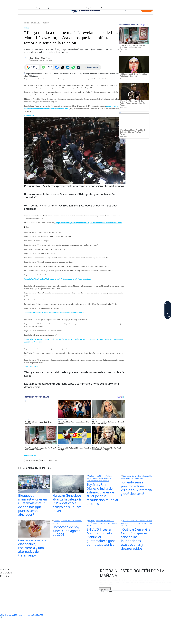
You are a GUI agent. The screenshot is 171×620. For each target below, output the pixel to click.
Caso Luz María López (31, 460)
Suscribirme (104, 589)
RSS (41, 615)
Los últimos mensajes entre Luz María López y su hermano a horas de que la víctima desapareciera (71, 385)
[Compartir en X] (62, 67)
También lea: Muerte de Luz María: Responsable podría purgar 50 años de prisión (54, 312)
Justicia (46, 23)
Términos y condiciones (24, 615)
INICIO (26, 23)
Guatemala (35, 23)
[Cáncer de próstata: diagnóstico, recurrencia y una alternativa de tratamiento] (34, 529)
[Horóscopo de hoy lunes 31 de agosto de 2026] (68, 522)
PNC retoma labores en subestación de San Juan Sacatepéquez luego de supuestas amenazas (71, 207)
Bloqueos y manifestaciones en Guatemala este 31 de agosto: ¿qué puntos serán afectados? (69, 195)
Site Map (36, 615)
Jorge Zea (42, 460)
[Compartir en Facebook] (57, 67)
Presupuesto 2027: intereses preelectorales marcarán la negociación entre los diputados (74, 186)
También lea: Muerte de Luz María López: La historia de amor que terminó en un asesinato (57, 279)
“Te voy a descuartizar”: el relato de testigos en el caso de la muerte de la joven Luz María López (74, 373)
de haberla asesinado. (88, 223)
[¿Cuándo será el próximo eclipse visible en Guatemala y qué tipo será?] (137, 477)
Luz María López (52, 460)
